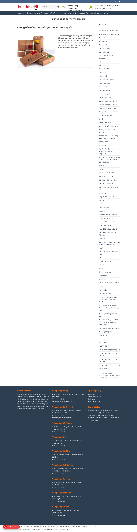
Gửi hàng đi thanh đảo (106, 183)
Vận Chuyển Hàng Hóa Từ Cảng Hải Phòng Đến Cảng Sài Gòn (109, 308)
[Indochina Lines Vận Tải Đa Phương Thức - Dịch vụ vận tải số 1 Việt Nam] (28, 7)
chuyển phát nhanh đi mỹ (107, 108)
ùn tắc (101, 286)
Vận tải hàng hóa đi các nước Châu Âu (109, 360)
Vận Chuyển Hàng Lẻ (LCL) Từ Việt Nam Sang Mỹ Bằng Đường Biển (109, 322)
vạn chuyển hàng (105, 293)
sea (100, 258)
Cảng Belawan (104, 65)
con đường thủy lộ (105, 115)
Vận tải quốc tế (104, 365)
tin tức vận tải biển (105, 272)
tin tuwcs (102, 279)
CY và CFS (102, 119)
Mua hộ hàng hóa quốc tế (108, 229)
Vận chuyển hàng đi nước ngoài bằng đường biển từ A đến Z (109, 299)
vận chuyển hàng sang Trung (109, 328)
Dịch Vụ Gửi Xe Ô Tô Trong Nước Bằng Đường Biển (108, 137)
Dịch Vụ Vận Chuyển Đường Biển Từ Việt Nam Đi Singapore (108, 151)
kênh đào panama (105, 204)
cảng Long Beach (105, 83)
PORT (101, 248)
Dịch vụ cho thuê (105, 123)
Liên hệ (97, 526)
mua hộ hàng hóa (105, 225)
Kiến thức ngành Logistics (108, 215)
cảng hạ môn (103, 76)
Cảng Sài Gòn (103, 87)
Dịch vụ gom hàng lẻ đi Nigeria (107, 131)
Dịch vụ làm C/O (104, 145)
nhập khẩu (102, 239)
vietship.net (91, 394)
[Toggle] (119, 97)
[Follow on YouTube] (119, 1)
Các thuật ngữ (104, 52)
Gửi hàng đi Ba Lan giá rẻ (108, 180)
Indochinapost (92, 415)
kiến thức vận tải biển (106, 218)
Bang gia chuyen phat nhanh (109, 34)
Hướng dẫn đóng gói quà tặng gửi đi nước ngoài (44, 27)
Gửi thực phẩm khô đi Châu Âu (108, 188)
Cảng (100, 62)
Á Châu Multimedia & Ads (50, 529)
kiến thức (102, 211)
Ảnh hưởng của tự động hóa (108, 30)
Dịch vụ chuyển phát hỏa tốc (109, 126)
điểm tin (101, 166)
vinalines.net (91, 399)
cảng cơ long (103, 72)
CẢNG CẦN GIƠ (104, 69)
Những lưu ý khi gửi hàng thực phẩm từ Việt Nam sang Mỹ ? (109, 243)
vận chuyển (103, 290)
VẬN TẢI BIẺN (103, 346)
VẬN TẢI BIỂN (103, 335)
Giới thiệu (29, 13)
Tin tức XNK (103, 276)
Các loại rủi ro (104, 45)
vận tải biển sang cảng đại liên (109, 350)
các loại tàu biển (104, 48)
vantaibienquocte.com (94, 396)
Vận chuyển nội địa (105, 332)
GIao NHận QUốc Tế (106, 176)
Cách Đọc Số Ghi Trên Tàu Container (108, 57)
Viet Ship (107, 415)
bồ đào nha (103, 41)
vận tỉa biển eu (104, 369)
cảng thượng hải (104, 94)
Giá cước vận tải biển (106, 173)
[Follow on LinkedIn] (117, 1)
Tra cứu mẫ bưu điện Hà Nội (109, 283)
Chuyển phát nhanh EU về (108, 112)
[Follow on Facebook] (114, 1)
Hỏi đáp (101, 200)
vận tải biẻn (103, 339)
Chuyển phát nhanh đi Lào (108, 105)
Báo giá (84, 526)
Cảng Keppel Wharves (106, 80)
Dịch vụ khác (103, 142)
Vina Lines (100, 415)
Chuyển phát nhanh (105, 97)
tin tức (101, 268)
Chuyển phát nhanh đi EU (108, 101)
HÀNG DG (102, 193)
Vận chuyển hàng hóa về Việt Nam (109, 315)
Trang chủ (20, 13)
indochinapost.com (94, 401)
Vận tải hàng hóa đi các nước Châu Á (109, 354)
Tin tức (90, 526)
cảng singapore (104, 90)
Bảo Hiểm (102, 38)
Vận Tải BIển (103, 342)
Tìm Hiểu (102, 265)
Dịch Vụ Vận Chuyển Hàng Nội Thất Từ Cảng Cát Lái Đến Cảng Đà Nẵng (109, 159)
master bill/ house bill (106, 222)
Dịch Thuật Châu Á (65, 529)
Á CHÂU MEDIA (36, 529)
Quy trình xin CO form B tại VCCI (108, 253)
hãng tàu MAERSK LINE (107, 197)
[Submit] (58, 7)
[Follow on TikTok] (115, 1)
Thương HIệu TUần (105, 261)
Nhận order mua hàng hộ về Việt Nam (108, 234)
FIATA (101, 169)
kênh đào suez (104, 207)
